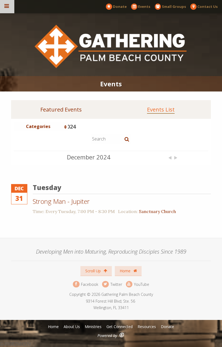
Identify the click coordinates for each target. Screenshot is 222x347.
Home (126, 270)
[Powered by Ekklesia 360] (122, 335)
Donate (120, 6)
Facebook (89, 284)
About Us (72, 326)
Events (144, 6)
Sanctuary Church (157, 211)
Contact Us (207, 6)
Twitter (115, 284)
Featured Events (61, 109)
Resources (147, 326)
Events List (161, 109)
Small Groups (174, 6)
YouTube (141, 284)
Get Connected (119, 326)
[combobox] (41, 126)
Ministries (93, 326)
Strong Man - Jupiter (61, 201)
